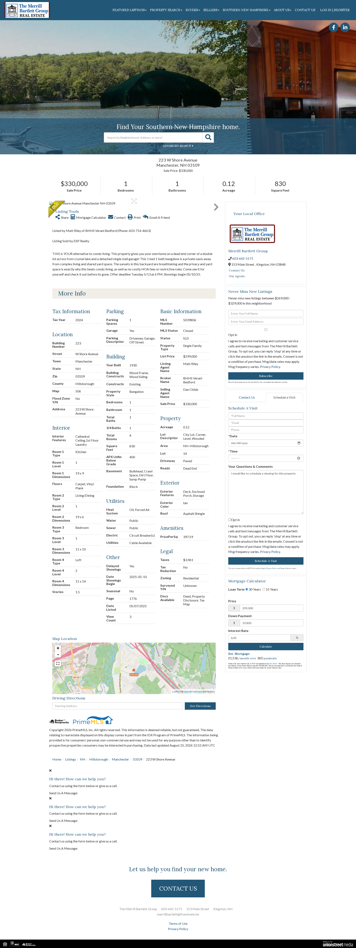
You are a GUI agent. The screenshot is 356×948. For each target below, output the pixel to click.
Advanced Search (177, 146)
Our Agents (237, 276)
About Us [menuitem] (281, 10)
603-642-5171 (242, 258)
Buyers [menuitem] (192, 10)
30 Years (254, 589)
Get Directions (200, 706)
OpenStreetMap (192, 691)
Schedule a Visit (284, 397)
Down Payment (240, 616)
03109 (137, 759)
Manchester (120, 759)
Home (56, 759)
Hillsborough (98, 759)
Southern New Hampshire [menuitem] (245, 10)
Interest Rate (238, 631)
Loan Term (236, 589)
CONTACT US (178, 888)
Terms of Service (286, 568)
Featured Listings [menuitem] (128, 10)
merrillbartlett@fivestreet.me (178, 914)
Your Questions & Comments (250, 466)
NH (82, 759)
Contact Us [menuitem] (305, 10)
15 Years (271, 589)
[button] (208, 137)
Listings (70, 759)
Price (232, 601)
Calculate (266, 646)
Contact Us (237, 270)
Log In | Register (335, 10)
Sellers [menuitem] (210, 10)
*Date (232, 436)
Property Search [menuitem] (165, 10)
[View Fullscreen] (58, 663)
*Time (233, 451)
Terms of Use (178, 923)
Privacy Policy (270, 367)
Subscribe (266, 376)
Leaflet (176, 691)
